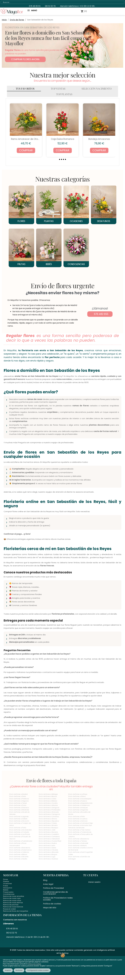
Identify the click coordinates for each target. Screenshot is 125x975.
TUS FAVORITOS (25, 88)
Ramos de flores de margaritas (15, 911)
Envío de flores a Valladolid (49, 839)
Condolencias (8, 894)
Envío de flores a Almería (48, 825)
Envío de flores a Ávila (17, 796)
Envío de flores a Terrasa (77, 841)
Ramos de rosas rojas (12, 898)
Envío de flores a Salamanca (20, 850)
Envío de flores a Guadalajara (79, 799)
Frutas (5, 886)
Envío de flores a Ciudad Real (50, 841)
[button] (25, 59)
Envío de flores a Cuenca (77, 819)
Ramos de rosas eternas (13, 903)
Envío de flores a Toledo (48, 823)
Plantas (6, 881)
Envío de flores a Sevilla (18, 859)
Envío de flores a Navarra (48, 832)
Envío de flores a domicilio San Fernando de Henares (80, 826)
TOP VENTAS (58, 88)
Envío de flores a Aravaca (19, 808)
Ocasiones (7, 883)
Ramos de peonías (10, 905)
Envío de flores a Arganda (78, 810)
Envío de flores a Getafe (18, 819)
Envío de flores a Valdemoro (79, 805)
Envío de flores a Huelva (48, 843)
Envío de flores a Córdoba (49, 816)
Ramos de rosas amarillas (13, 896)
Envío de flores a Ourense (48, 859)
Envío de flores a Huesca (77, 801)
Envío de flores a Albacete (48, 852)
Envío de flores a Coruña (48, 803)
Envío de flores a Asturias (48, 805)
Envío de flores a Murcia (48, 796)
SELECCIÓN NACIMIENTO (97, 88)
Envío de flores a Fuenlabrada (20, 841)
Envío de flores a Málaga (48, 794)
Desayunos (7, 888)
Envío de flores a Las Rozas (19, 834)
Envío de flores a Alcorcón (19, 821)
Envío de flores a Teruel (18, 803)
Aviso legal (48, 884)
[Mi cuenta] (94, 11)
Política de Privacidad (53, 888)
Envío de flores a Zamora (77, 821)
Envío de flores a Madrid (18, 794)
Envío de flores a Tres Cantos (79, 830)
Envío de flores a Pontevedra (49, 810)
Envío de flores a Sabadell (78, 843)
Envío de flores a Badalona (78, 839)
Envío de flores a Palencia (19, 799)
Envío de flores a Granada (49, 812)
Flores (5, 879)
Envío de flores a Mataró (77, 845)
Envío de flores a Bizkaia (48, 801)
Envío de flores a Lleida (47, 848)
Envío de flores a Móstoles (19, 810)
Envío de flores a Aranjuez (78, 808)
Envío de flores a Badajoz (48, 828)
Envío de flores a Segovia (19, 801)
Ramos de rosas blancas (13, 907)
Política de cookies (52, 903)
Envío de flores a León (47, 845)
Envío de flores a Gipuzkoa (49, 821)
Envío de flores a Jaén (47, 830)
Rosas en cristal (9, 909)
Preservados (8, 892)
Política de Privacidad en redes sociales (58, 898)
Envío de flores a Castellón (49, 834)
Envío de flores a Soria (17, 805)
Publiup (65, 953)
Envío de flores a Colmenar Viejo (80, 823)
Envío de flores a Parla (17, 828)
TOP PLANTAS (64, 94)
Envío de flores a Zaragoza (49, 808)
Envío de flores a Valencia (19, 852)
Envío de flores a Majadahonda (80, 803)
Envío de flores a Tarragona (49, 814)
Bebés (5, 890)
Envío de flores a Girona (48, 819)
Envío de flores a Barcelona (19, 848)
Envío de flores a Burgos (48, 854)
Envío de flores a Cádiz (47, 799)
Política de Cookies (34, 964)
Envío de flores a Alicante (18, 857)
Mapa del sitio (49, 907)
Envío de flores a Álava (77, 796)
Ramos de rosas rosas (12, 900)
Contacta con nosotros (15, 919)
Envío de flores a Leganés (19, 816)
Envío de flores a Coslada (19, 832)
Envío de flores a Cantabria (49, 837)
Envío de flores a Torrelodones (79, 832)
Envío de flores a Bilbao (18, 854)
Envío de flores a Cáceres (48, 850)
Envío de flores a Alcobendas (20, 830)
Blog (45, 880)
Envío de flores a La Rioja (77, 794)
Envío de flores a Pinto (76, 816)
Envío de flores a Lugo (47, 857)
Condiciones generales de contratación (55, 893)
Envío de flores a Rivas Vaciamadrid (17, 844)
